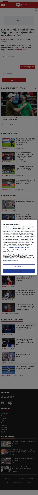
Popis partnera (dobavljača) (10, 260)
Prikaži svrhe (19, 266)
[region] (19, 247)
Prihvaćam (19, 271)
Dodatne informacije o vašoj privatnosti (19, 247)
